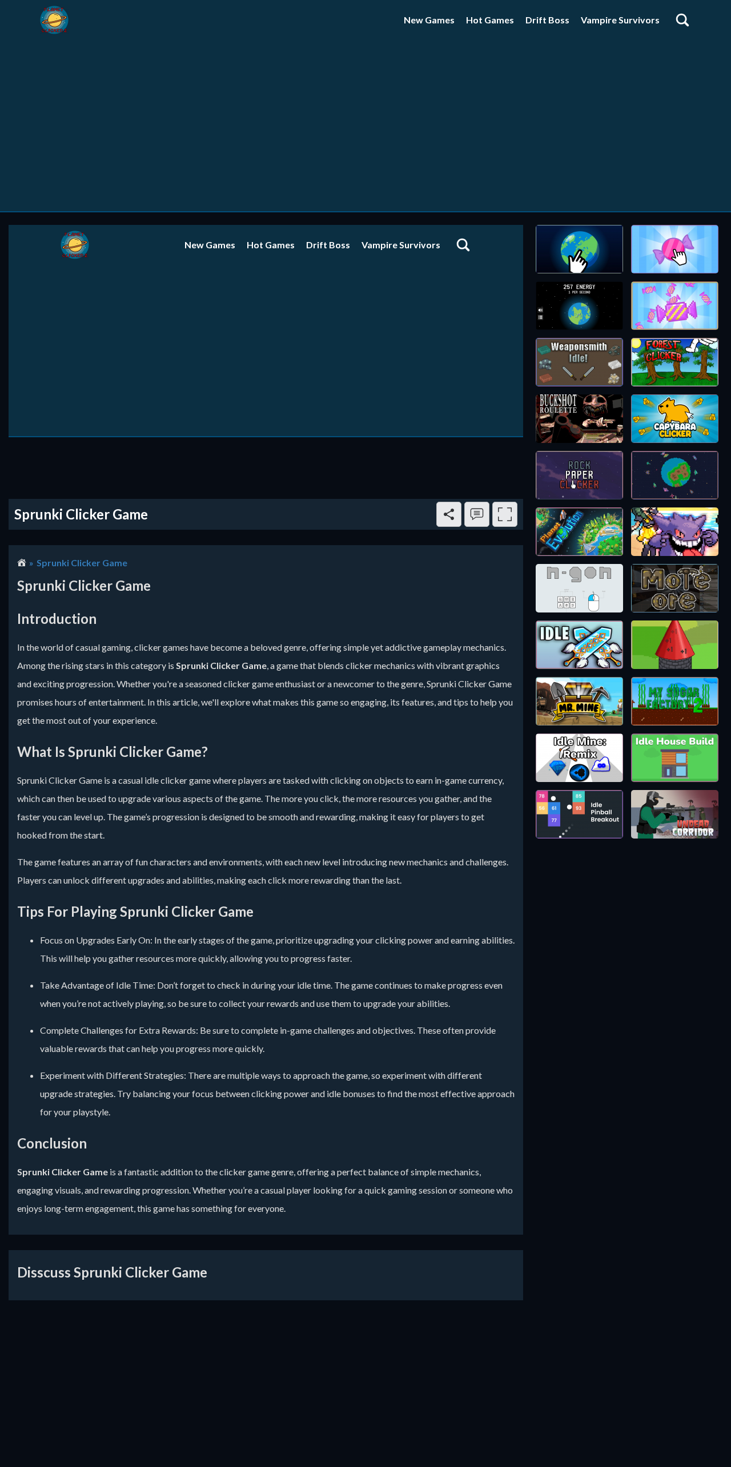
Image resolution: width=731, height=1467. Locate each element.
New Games (429, 19)
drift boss (547, 19)
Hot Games (490, 19)
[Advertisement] (365, 125)
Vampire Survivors (620, 19)
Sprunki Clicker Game (82, 562)
